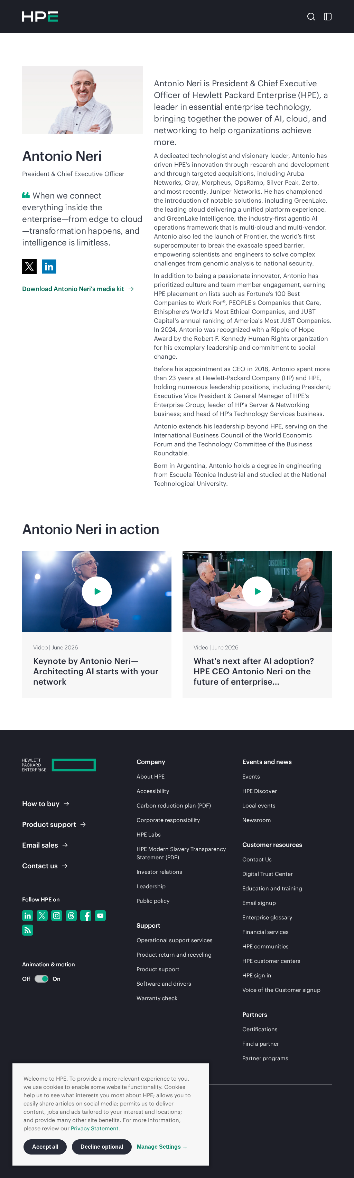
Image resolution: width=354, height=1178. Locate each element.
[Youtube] (100, 915)
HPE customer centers (271, 960)
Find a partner (260, 1043)
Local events (259, 805)
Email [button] (40, 845)
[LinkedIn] (49, 266)
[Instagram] (56, 915)
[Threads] (71, 915)
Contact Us (257, 859)
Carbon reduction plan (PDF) (174, 805)
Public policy (153, 900)
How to (40, 803)
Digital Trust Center (267, 873)
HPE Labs (149, 834)
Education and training (272, 888)
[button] (311, 16)
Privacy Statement (95, 1128)
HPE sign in (256, 975)
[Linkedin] (27, 915)
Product (49, 824)
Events (251, 776)
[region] (177, 624)
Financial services (265, 931)
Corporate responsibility (168, 820)
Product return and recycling (174, 954)
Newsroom (256, 820)
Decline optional (102, 1147)
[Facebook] (85, 915)
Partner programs (265, 1058)
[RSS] (27, 930)
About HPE (151, 776)
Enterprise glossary (267, 917)
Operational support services (175, 940)
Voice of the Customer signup (281, 989)
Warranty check (157, 998)
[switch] (37, 979)
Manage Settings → (162, 1147)
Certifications (260, 1029)
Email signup (259, 902)
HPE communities (265, 946)
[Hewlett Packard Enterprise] (40, 16)
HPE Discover (259, 791)
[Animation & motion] (41, 979)
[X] (29, 266)
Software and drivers (164, 983)
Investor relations (159, 871)
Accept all (45, 1147)
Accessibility (153, 791)
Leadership (151, 886)
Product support (158, 969)
